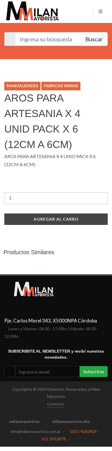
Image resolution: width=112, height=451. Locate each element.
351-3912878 (53, 438)
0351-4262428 (83, 431)
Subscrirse (93, 371)
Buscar (94, 39)
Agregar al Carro (56, 219)
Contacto (55, 403)
